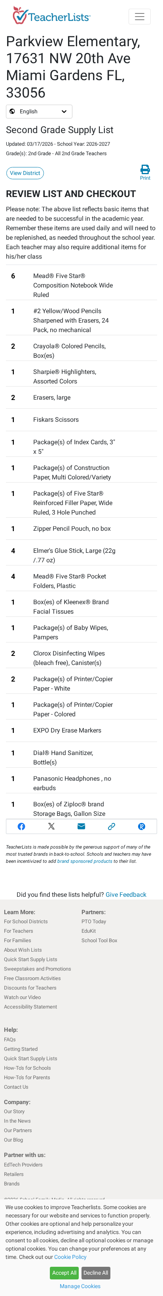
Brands (12, 1184)
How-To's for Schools (27, 1068)
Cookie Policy (70, 1257)
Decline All (95, 1273)
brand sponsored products (84, 861)
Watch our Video (22, 997)
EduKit (89, 931)
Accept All (64, 1273)
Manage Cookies (80, 1286)
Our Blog (13, 1140)
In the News (17, 1121)
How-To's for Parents (27, 1077)
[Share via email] (81, 826)
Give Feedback (126, 894)
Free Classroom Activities (32, 978)
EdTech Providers (23, 1165)
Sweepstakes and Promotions (37, 969)
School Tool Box (99, 940)
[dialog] (81, 1247)
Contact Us (16, 1087)
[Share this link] (112, 826)
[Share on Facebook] (21, 826)
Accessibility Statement (30, 1007)
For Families (17, 940)
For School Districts (26, 921)
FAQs (10, 1039)
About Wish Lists (23, 950)
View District (25, 173)
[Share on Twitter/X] (51, 826)
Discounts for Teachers (30, 988)
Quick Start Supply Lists (30, 959)
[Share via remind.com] (142, 826)
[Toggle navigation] (140, 16)
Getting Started (21, 1049)
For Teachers (18, 931)
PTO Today (94, 921)
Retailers (14, 1174)
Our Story (14, 1111)
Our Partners (18, 1130)
